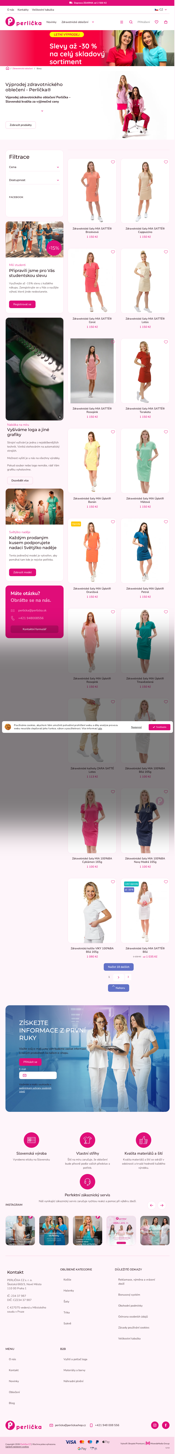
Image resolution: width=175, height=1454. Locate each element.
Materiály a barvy (74, 1370)
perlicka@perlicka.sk (32, 610)
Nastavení (136, 727)
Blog (12, 1403)
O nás (10, 10)
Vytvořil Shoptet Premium (132, 1443)
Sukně (67, 1323)
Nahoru (120, 988)
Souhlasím (161, 727)
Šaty (66, 1301)
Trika (67, 1312)
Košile (67, 1280)
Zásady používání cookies (133, 1327)
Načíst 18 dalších (118, 967)
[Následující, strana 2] (118, 977)
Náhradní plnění (73, 1381)
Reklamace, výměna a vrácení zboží (136, 1282)
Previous (151, 1205)
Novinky (14, 1381)
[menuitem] (51, 22)
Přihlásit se (30, 1062)
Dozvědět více (20, 480)
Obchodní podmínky (130, 1306)
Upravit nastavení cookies (17, 1446)
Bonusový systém (129, 1295)
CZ (161, 9)
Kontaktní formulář (34, 629)
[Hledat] (131, 22)
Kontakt (14, 1370)
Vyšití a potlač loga (75, 1359)
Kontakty (23, 10)
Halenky (69, 1291)
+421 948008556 (31, 618)
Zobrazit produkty (21, 125)
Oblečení (14, 1392)
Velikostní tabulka (43, 10)
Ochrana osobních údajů (133, 1317)
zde (100, 728)
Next (162, 1205)
